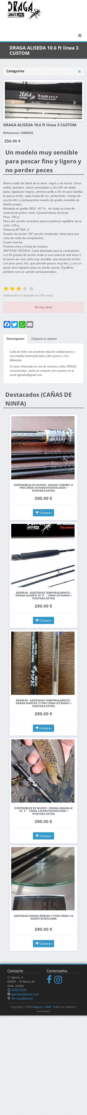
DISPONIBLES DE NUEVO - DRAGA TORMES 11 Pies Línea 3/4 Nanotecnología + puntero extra (43, 488)
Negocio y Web (42, 1007)
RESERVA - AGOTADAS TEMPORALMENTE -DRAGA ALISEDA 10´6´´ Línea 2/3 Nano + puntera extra (43, 595)
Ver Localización (22, 998)
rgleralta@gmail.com (25, 994)
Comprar (45, 512)
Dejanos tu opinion (44, 338)
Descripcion (15, 338)
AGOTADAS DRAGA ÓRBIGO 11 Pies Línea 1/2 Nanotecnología (43, 917)
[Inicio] (25, 10)
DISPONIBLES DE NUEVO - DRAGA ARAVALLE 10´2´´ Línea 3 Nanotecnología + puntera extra (43, 811)
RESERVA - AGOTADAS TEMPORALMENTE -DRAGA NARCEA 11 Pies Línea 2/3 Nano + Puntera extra (44, 703)
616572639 (18, 990)
